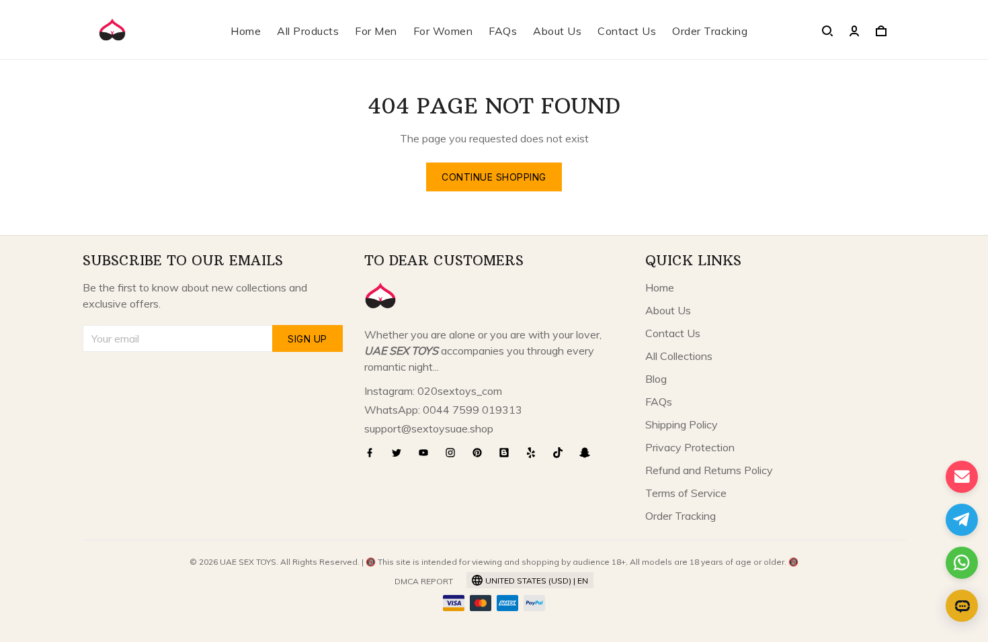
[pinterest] (481, 452)
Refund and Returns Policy (709, 470)
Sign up (307, 339)
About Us (557, 31)
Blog (656, 378)
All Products (308, 31)
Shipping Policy (681, 424)
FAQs (503, 31)
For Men (376, 31)
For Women (443, 31)
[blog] (508, 452)
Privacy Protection (690, 447)
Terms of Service (686, 493)
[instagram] (454, 452)
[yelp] (535, 452)
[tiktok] (561, 452)
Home (246, 31)
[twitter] (400, 452)
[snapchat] (588, 452)
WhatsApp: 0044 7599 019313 (443, 409)
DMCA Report (424, 581)
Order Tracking (709, 31)
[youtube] (427, 452)
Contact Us (627, 31)
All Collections (678, 356)
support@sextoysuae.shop (428, 428)
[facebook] (373, 452)
